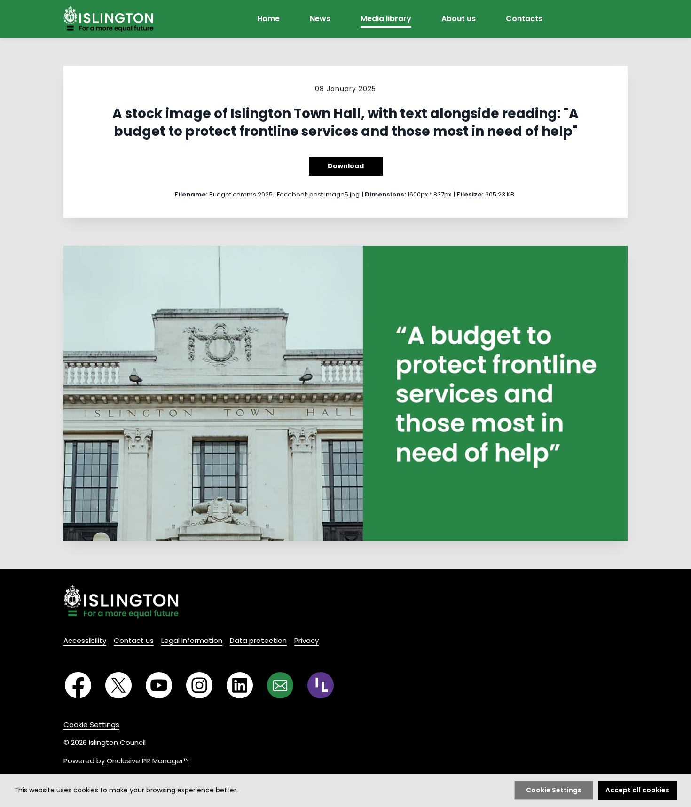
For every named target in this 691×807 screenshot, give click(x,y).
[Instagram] (199, 685)
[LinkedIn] (240, 685)
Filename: (191, 194)
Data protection (258, 640)
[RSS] (320, 685)
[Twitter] (118, 685)
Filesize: (470, 194)
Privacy (306, 640)
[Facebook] (78, 685)
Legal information (191, 640)
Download (346, 166)
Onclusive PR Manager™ (148, 761)
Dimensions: (385, 194)
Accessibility (84, 640)
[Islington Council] (121, 601)
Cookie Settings (91, 724)
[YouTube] (159, 685)
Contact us (134, 640)
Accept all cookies (637, 790)
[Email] (280, 685)
